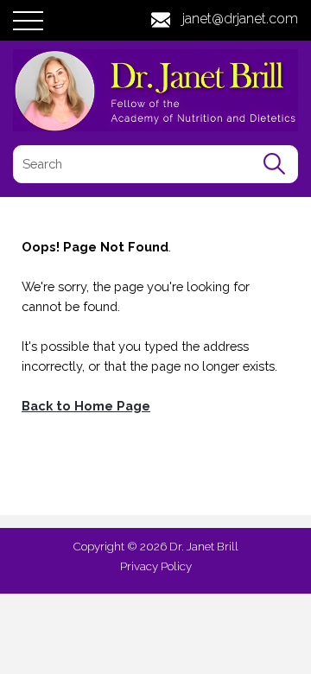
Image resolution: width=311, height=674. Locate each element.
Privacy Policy (156, 566)
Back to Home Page (86, 405)
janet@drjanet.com (240, 18)
